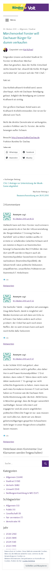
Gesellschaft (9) (13, 513)
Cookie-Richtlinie (28, 561)
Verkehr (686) (12, 485)
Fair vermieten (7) (14, 517)
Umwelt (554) (12, 489)
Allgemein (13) (12, 505)
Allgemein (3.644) (14, 477)
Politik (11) (10, 509)
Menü (13, 20)
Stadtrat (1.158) (13, 481)
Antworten (8, 286)
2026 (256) (11, 534)
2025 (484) (11, 538)
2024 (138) (11, 542)
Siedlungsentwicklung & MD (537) (22, 493)
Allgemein (23, 29)
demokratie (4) (13, 521)
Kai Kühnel (28, 49)
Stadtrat (32, 29)
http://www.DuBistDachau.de (25, 137)
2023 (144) (11, 546)
